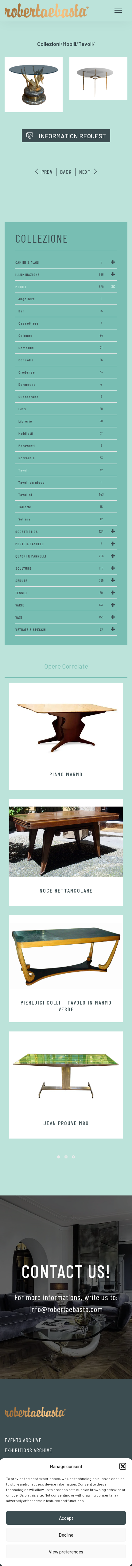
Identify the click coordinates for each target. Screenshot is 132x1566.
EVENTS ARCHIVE (23, 1440)
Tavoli (60, 470)
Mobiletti (60, 433)
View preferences (66, 1551)
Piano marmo (66, 774)
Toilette (60, 507)
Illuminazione (59, 274)
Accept (66, 1518)
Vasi (59, 617)
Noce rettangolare (66, 890)
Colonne (60, 335)
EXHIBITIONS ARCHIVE (28, 1450)
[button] (123, 1466)
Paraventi (60, 445)
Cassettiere (60, 323)
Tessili (59, 593)
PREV (46, 171)
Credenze (60, 372)
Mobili (59, 287)
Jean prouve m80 (66, 1123)
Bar (60, 311)
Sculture (59, 568)
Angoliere (60, 298)
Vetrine (60, 519)
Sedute (59, 580)
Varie (59, 605)
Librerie (60, 421)
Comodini (60, 347)
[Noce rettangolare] (66, 842)
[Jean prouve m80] (66, 1074)
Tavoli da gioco (60, 482)
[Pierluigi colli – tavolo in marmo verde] (66, 956)
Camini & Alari (58, 262)
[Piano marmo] (66, 725)
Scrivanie (60, 458)
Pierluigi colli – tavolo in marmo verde (66, 1005)
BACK (66, 171)
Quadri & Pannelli (59, 556)
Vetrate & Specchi (59, 629)
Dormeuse (60, 384)
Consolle (60, 360)
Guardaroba (60, 396)
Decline (66, 1535)
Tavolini (61, 494)
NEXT (85, 171)
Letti (60, 409)
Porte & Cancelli (58, 544)
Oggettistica (59, 531)
